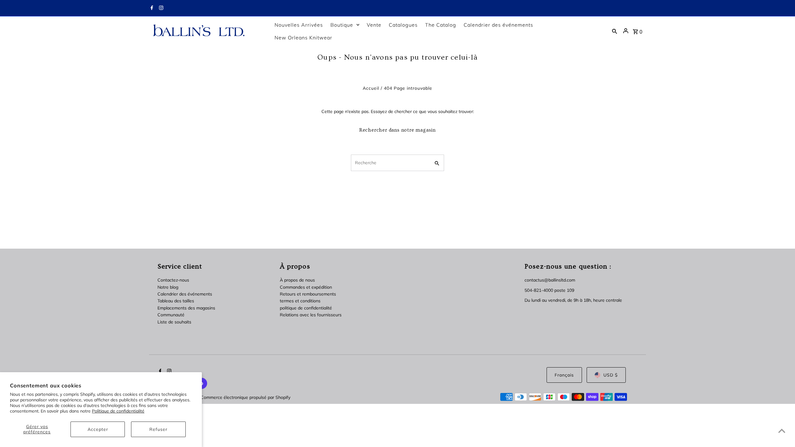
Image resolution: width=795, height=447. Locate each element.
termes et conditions (300, 301)
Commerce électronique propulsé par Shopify (245, 397)
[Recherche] (615, 31)
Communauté (170, 315)
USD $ (610, 375)
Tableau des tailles (175, 301)
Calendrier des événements (184, 294)
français (564, 375)
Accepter (98, 429)
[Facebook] (151, 8)
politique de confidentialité (306, 308)
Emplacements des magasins (186, 308)
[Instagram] (160, 8)
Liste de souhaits (174, 322)
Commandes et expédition (306, 287)
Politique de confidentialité (118, 411)
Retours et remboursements (308, 294)
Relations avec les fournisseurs (311, 315)
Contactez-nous (173, 280)
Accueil (371, 88)
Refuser (158, 429)
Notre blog (167, 287)
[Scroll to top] (782, 431)
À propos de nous (297, 280)
